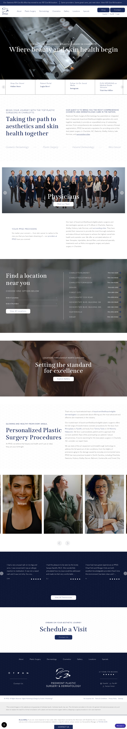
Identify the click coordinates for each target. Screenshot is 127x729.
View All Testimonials (63, 597)
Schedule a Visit (63, 629)
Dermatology (44, 11)
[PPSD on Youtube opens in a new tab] (22, 672)
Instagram (18, 86)
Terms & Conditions (101, 698)
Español (105, 14)
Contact (117, 10)
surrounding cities (83, 134)
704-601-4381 (113, 287)
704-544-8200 (113, 282)
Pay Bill (112, 14)
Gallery (66, 11)
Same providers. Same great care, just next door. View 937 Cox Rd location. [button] (91, 2)
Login (118, 14)
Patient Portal (109, 686)
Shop (103, 10)
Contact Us (63, 637)
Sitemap (120, 698)
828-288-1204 (113, 292)
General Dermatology (84, 147)
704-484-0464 (113, 317)
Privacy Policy (113, 698)
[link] (108, 673)
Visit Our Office (48, 87)
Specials (86, 11)
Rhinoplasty (69, 429)
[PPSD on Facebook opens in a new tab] (13, 672)
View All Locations (18, 311)
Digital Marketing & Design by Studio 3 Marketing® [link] (37, 698)
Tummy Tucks (99, 429)
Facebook (107, 86)
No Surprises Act (89, 698)
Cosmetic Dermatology (17, 147)
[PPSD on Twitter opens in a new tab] (18, 672)
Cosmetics (56, 11)
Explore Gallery (63, 379)
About (19, 11)
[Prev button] (3, 87)
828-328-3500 (113, 307)
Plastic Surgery (30, 11)
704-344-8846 (113, 278)
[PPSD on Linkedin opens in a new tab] (27, 672)
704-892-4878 (113, 312)
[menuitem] (9, 672)
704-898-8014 (113, 297)
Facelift (79, 429)
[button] (4, 725)
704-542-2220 (113, 273)
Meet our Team (63, 204)
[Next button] (122, 87)
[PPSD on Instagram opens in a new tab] (9, 672)
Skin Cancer (115, 147)
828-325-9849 (113, 302)
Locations (76, 11)
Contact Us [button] (63, 727)
